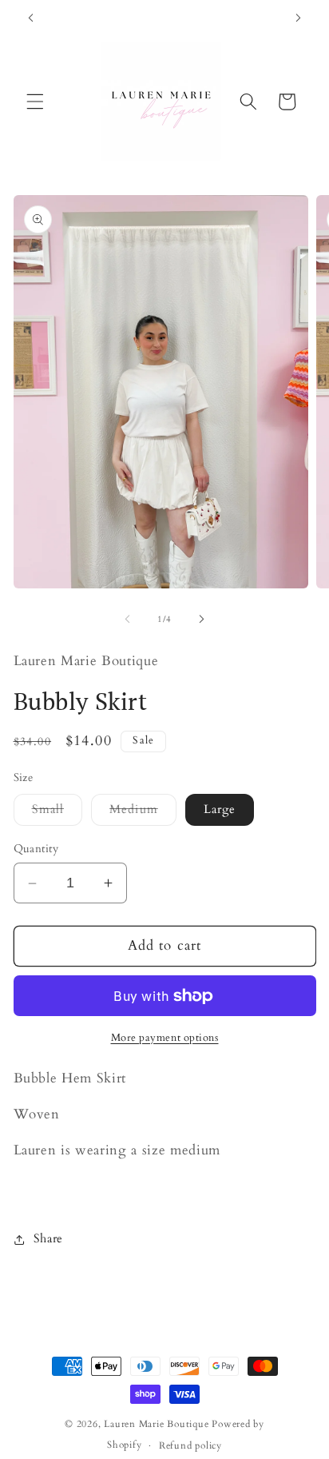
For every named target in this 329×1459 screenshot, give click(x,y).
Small (57, 812)
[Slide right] (201, 619)
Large (220, 809)
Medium (142, 812)
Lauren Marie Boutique (158, 1423)
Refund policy (190, 1445)
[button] (35, 101)
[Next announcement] (298, 17)
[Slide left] (127, 619)
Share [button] (48, 1238)
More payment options (165, 1037)
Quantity (36, 848)
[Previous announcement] (31, 17)
